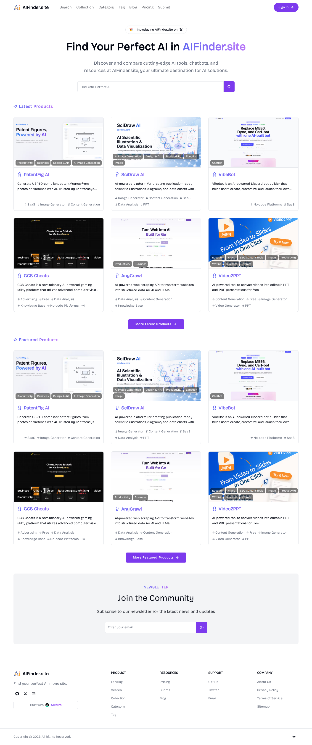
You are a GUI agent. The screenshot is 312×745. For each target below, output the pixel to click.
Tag (122, 7)
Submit (164, 7)
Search (66, 7)
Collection (85, 7)
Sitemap (263, 706)
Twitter (213, 690)
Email (212, 698)
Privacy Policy (267, 690)
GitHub (213, 682)
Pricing (147, 7)
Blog (133, 7)
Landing (117, 682)
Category (106, 7)
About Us (264, 682)
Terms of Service (270, 698)
